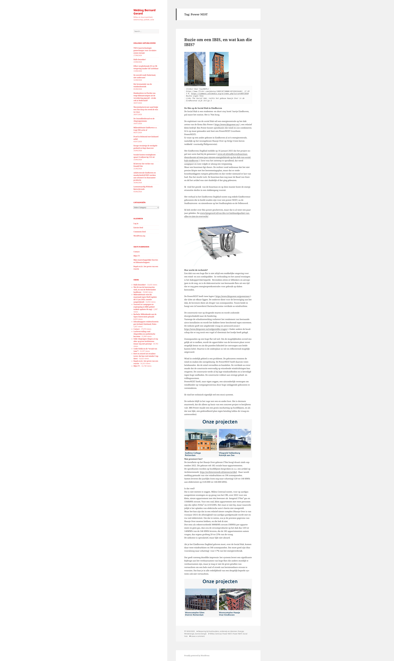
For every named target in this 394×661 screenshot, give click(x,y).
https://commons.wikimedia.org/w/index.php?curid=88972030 (220, 94)
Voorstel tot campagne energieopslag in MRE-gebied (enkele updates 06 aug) (144, 306)
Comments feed (139, 232)
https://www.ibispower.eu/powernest (233, 296)
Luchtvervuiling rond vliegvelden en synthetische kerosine (144, 334)
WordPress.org (139, 236)
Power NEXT (237, 634)
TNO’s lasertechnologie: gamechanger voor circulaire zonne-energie (144, 50)
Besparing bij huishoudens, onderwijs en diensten (217, 631)
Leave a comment (198, 636)
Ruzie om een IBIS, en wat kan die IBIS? (218, 42)
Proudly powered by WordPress (196, 655)
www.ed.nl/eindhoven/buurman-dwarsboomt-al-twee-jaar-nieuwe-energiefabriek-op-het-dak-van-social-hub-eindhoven (217, 157)
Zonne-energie (200, 634)
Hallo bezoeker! (139, 59)
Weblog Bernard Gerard (144, 11)
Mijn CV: (136, 256)
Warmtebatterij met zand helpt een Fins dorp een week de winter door (145, 109)
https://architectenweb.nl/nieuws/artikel (218, 472)
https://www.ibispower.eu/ (227, 124)
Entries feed (138, 227)
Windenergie (189, 634)
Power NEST (227, 634)
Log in (135, 223)
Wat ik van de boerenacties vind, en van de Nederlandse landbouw (144, 289)
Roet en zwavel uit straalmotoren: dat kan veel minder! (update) (146, 356)
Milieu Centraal (216, 634)
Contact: (136, 252)
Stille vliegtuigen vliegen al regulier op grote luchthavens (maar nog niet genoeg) (145, 341)
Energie (241, 631)
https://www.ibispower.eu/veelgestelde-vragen (205, 329)
